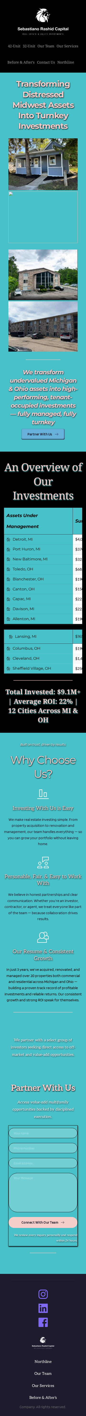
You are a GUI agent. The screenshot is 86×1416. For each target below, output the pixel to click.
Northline (43, 1362)
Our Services (43, 1386)
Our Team (43, 1373)
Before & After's (43, 1398)
